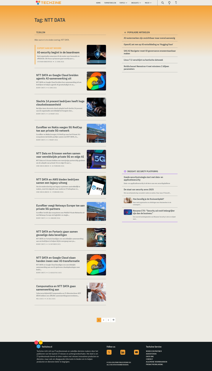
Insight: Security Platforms (142, 171)
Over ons (150, 356)
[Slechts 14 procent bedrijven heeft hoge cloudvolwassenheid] (96, 107)
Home (98, 3)
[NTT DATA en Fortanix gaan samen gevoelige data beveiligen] (96, 237)
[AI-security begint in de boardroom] (96, 54)
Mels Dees (40, 299)
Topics (122, 3)
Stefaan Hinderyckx (44, 62)
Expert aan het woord (49, 48)
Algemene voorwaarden (156, 362)
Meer (147, 3)
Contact (149, 359)
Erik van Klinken (42, 166)
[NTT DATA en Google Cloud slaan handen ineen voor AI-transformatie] (96, 264)
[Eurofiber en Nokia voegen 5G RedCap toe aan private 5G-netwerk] (96, 133)
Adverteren (151, 354)
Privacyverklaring (154, 364)
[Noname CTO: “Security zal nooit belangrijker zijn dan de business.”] (128, 214)
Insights (135, 3)
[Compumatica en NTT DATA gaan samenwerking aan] (96, 292)
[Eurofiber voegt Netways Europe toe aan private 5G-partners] (96, 211)
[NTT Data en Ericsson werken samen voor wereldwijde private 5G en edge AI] (96, 159)
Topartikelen (110, 3)
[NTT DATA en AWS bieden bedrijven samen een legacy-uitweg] (96, 185)
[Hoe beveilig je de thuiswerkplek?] (128, 202)
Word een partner (154, 351)
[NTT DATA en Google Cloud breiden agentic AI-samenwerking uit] (96, 81)
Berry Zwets (41, 88)
